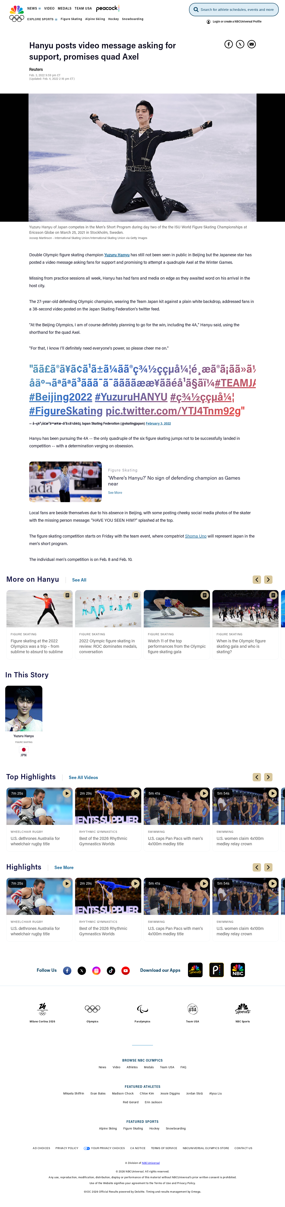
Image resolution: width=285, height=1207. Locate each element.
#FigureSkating (66, 412)
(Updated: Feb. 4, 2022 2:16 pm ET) (52, 79)
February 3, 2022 (158, 423)
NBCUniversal (151, 1163)
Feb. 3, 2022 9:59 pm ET (45, 75)
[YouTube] (125, 971)
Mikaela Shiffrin (73, 1093)
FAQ (183, 1067)
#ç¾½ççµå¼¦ (202, 398)
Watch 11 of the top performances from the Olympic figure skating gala (177, 646)
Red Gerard (131, 1102)
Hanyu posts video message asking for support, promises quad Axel (102, 52)
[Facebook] (67, 971)
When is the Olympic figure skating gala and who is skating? (241, 646)
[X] (82, 971)
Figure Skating (23, 742)
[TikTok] (111, 971)
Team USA (167, 1067)
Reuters (36, 70)
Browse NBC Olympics (142, 1060)
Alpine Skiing (108, 1128)
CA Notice (138, 1148)
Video (117, 1067)
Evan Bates (98, 1093)
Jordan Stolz (194, 1093)
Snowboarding (176, 1128)
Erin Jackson (153, 1102)
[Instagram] (96, 971)
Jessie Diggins (170, 1093)
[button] (34, 10)
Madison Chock (123, 1093)
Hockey (154, 1128)
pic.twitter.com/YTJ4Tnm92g (173, 412)
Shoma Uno (196, 536)
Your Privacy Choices (108, 1148)
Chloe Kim (147, 1093)
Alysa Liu (215, 1093)
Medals (149, 1067)
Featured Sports (142, 1122)
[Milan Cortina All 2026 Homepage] (16, 13)
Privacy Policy (66, 1148)
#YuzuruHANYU (131, 398)
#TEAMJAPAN (247, 384)
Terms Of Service (164, 1148)
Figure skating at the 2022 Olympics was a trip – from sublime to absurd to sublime (37, 646)
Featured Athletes (142, 1087)
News (102, 1067)
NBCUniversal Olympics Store (206, 1148)
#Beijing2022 (60, 398)
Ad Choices (41, 1148)
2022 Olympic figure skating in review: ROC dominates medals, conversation (108, 646)
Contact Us (243, 1148)
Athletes (132, 1067)
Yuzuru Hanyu (117, 255)
